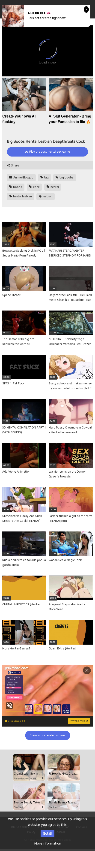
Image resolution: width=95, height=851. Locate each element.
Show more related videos (47, 735)
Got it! (47, 833)
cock (36, 187)
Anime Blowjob (23, 177)
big (46, 177)
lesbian (47, 196)
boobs (17, 187)
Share (14, 165)
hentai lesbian (22, 196)
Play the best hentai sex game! (50, 151)
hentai (54, 187)
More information (47, 843)
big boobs (66, 177)
